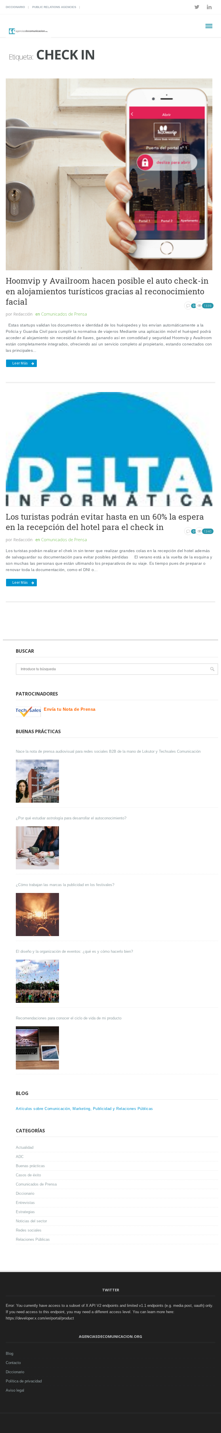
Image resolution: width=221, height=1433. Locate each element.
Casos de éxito (28, 1175)
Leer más (20, 363)
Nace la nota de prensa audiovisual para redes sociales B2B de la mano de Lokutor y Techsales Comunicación (108, 751)
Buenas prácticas (30, 1166)
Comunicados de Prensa (64, 314)
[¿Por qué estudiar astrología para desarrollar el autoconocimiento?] (38, 848)
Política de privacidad (24, 1381)
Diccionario (15, 7)
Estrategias (25, 1212)
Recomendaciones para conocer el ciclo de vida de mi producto (68, 1018)
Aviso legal (15, 1390)
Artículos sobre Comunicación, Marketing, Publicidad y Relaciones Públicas (84, 1109)
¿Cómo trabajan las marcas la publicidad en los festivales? (65, 885)
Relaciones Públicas (33, 1239)
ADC (20, 1157)
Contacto (13, 1363)
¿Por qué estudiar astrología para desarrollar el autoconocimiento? (71, 818)
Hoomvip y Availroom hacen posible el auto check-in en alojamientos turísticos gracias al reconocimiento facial (107, 291)
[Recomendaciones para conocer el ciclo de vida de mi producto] (38, 1048)
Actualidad (24, 1147)
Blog (9, 1353)
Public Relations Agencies (54, 7)
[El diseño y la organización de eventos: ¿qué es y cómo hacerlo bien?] (38, 981)
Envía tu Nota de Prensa (70, 709)
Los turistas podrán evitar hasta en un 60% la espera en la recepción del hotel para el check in (105, 521)
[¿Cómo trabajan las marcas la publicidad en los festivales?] (38, 914)
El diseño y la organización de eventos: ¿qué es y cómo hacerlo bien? (74, 951)
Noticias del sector (31, 1221)
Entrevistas (25, 1202)
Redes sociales (28, 1230)
